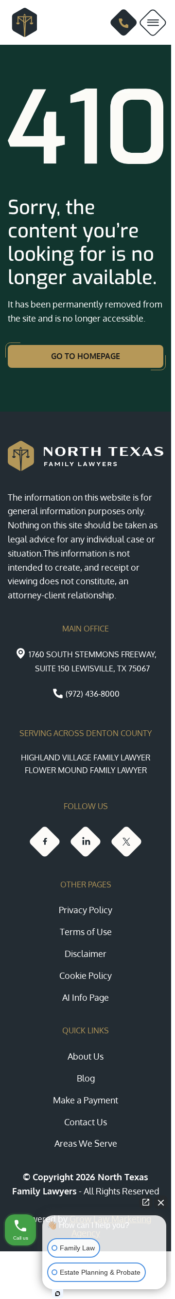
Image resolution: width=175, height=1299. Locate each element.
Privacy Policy (85, 909)
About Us (86, 1056)
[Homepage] (20, 22)
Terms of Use (86, 931)
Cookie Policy (85, 975)
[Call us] (124, 22)
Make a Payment (85, 1100)
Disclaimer (85, 953)
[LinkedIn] (85, 841)
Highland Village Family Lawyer (85, 757)
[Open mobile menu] (153, 22)
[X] (126, 841)
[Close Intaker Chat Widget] (161, 1202)
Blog (86, 1078)
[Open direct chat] (146, 1202)
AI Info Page (85, 997)
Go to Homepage (85, 356)
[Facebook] (44, 841)
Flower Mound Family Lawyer (86, 770)
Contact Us (85, 1122)
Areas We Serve (85, 1143)
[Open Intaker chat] (57, 1293)
